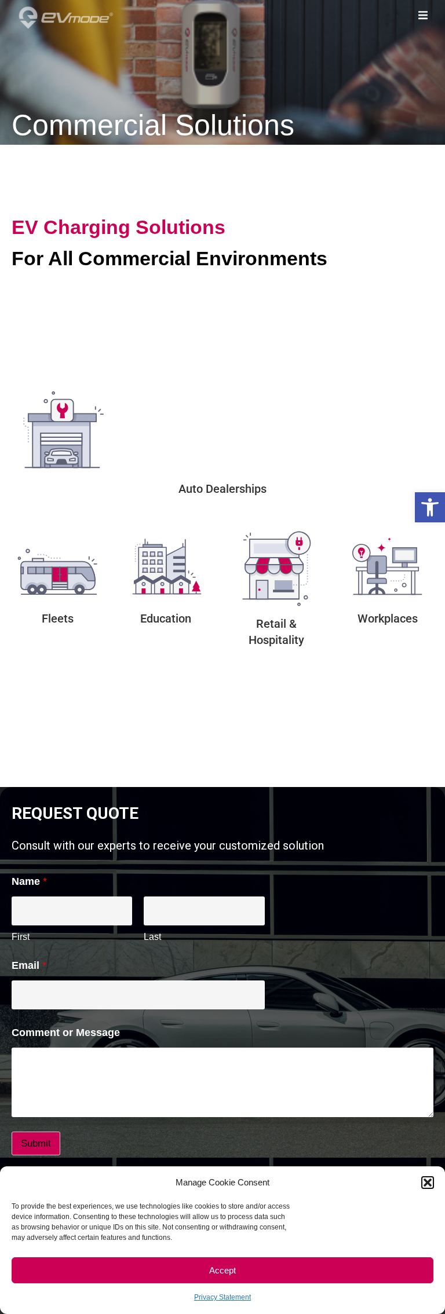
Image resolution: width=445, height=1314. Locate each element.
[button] (430, 507)
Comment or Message (66, 1032)
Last (152, 937)
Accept (222, 1270)
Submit (36, 1143)
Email (29, 965)
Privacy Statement (222, 1297)
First (21, 937)
